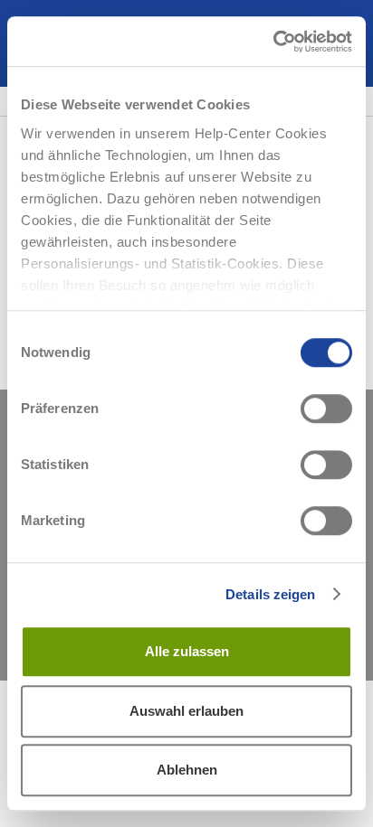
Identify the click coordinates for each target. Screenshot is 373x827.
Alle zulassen (187, 651)
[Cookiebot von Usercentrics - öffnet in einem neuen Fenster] (273, 41)
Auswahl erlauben (186, 711)
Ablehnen (187, 769)
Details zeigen (270, 594)
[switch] (326, 408)
